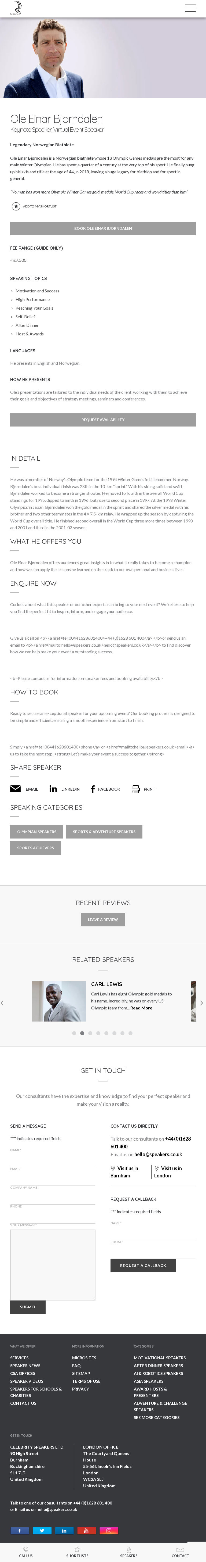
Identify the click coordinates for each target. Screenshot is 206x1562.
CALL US (26, 1556)
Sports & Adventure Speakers (104, 831)
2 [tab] (83, 1034)
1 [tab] (75, 1034)
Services (19, 1357)
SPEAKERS (129, 1556)
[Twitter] (42, 1531)
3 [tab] (91, 1034)
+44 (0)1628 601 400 (92, 1502)
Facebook (109, 789)
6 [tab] (115, 1034)
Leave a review (103, 919)
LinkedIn (70, 789)
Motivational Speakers (160, 1357)
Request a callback (143, 1265)
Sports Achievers (35, 848)
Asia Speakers (148, 1381)
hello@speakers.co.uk (158, 1154)
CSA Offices (22, 1373)
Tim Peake (152, 984)
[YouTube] (87, 1531)
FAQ (76, 1365)
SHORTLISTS (77, 1556)
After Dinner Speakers (158, 1365)
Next (201, 1003)
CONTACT (180, 1556)
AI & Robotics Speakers (158, 1373)
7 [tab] (123, 1034)
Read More (30, 1007)
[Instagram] (109, 1531)
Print (150, 789)
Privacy (80, 1389)
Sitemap (81, 1373)
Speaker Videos (26, 1381)
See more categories (156, 1417)
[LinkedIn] (64, 1531)
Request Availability (103, 419)
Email (32, 789)
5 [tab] (107, 1034)
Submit (28, 1307)
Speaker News (25, 1365)
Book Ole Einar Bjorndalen (103, 228)
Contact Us (23, 1403)
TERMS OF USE (86, 1381)
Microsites (84, 1357)
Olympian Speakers (36, 831)
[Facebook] (20, 1531)
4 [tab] (99, 1034)
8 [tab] (131, 1034)
